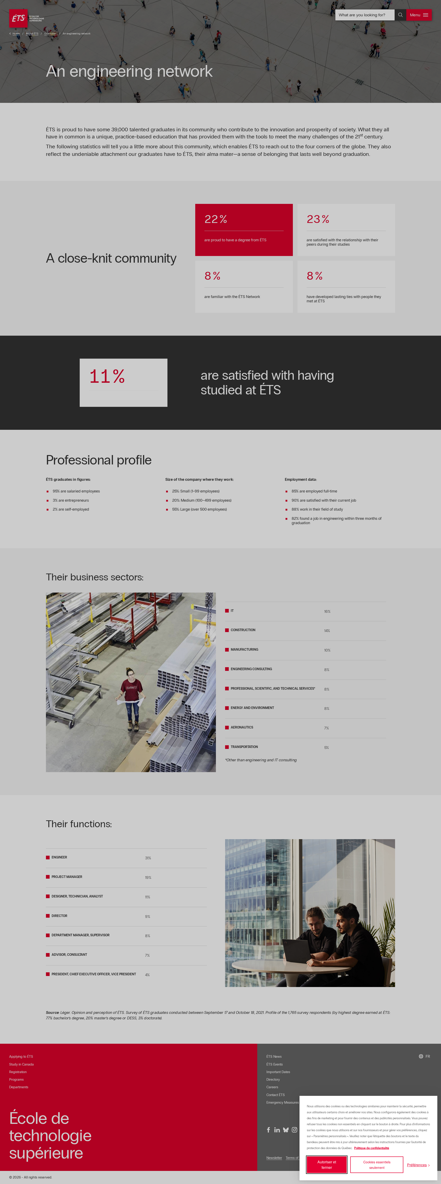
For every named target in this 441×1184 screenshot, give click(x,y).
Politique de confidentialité (371, 1148)
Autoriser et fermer (326, 1164)
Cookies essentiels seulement (376, 1165)
